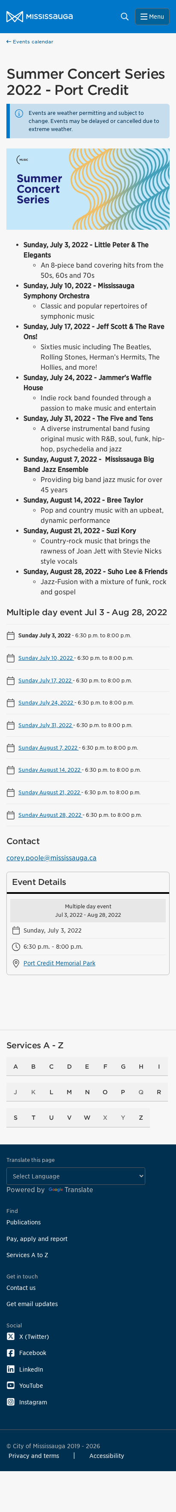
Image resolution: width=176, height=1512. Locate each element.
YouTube (31, 1385)
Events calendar (32, 42)
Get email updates (32, 1303)
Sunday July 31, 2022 (45, 725)
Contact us (20, 1287)
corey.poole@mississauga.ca (51, 858)
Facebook (32, 1352)
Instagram (33, 1402)
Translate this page (30, 1160)
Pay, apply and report (36, 1238)
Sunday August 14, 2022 (50, 769)
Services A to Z (27, 1254)
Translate (79, 1190)
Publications (23, 1222)
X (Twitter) (34, 1336)
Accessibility (106, 1455)
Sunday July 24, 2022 (46, 702)
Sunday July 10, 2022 (46, 657)
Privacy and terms (34, 1455)
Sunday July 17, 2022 (45, 680)
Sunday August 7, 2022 (48, 747)
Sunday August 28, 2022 (50, 814)
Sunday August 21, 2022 (49, 792)
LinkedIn (31, 1369)
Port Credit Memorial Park (59, 963)
